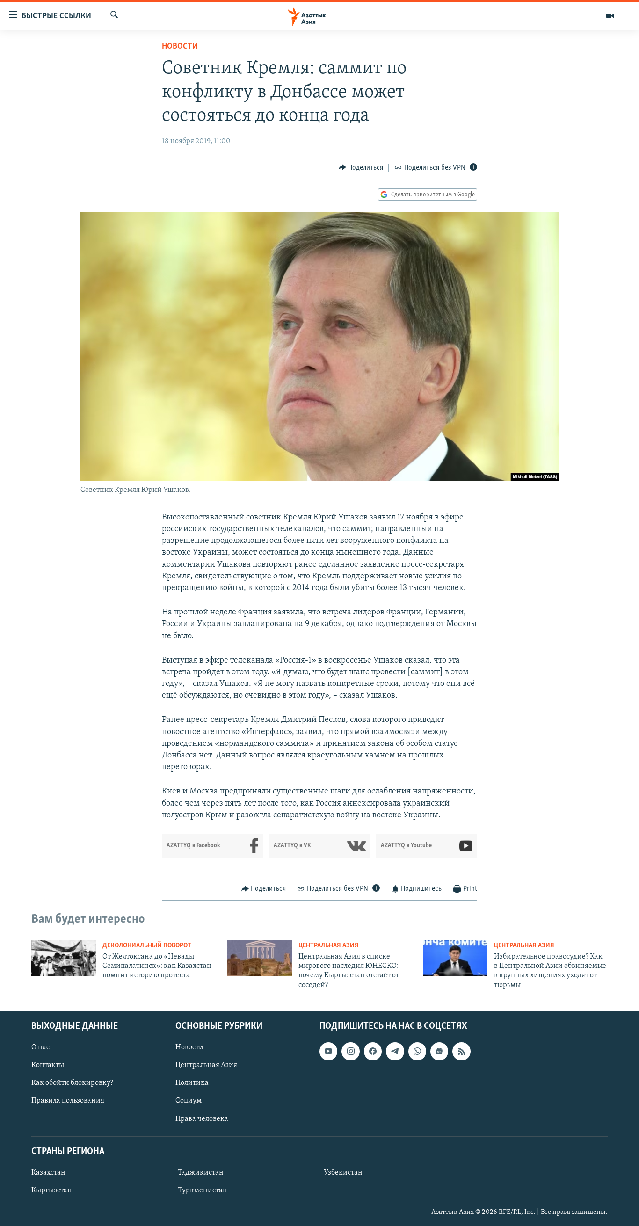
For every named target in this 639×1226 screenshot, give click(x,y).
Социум (188, 1101)
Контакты (47, 1065)
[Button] (361, 168)
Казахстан (48, 1172)
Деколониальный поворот (146, 945)
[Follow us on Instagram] (350, 1051)
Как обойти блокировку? (72, 1083)
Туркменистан (202, 1190)
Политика (192, 1083)
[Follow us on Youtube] (328, 1051)
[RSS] (461, 1051)
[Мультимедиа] (610, 15)
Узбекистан (343, 1172)
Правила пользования (67, 1101)
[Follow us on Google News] (439, 1051)
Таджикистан (201, 1172)
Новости (180, 47)
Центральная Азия (328, 945)
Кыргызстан (51, 1190)
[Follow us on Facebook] (373, 1051)
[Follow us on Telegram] (395, 1051)
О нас (40, 1047)
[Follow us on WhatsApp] (417, 1051)
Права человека (201, 1119)
